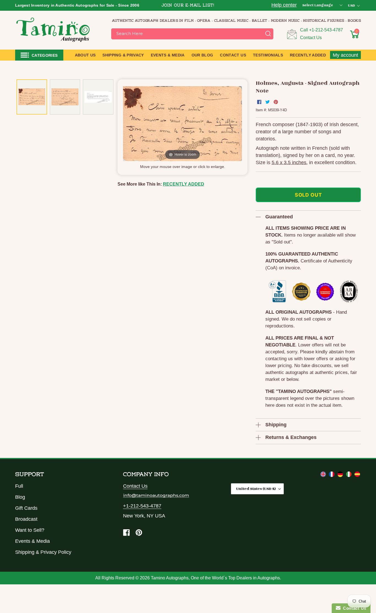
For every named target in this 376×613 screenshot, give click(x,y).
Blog (20, 497)
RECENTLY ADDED (183, 184)
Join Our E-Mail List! (188, 6)
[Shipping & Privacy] (324, 475)
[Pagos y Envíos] (357, 475)
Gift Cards (26, 508)
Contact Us (311, 37)
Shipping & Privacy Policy (43, 552)
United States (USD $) (256, 489)
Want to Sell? (29, 530)
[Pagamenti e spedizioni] (349, 475)
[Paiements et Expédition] (332, 475)
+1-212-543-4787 (326, 30)
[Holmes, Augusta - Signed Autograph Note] (32, 97)
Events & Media (32, 541)
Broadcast (26, 519)
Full (19, 486)
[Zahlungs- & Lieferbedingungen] (341, 475)
